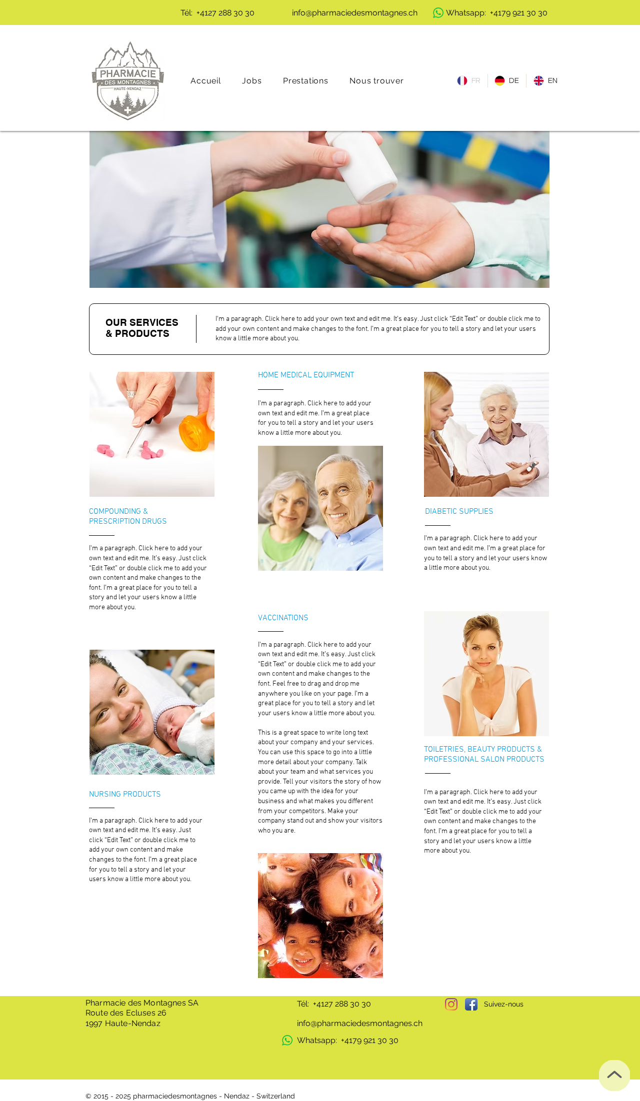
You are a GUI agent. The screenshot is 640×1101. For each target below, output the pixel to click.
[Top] (614, 1075)
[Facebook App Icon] (471, 1004)
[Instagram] (451, 1004)
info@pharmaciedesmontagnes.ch (359, 1023)
